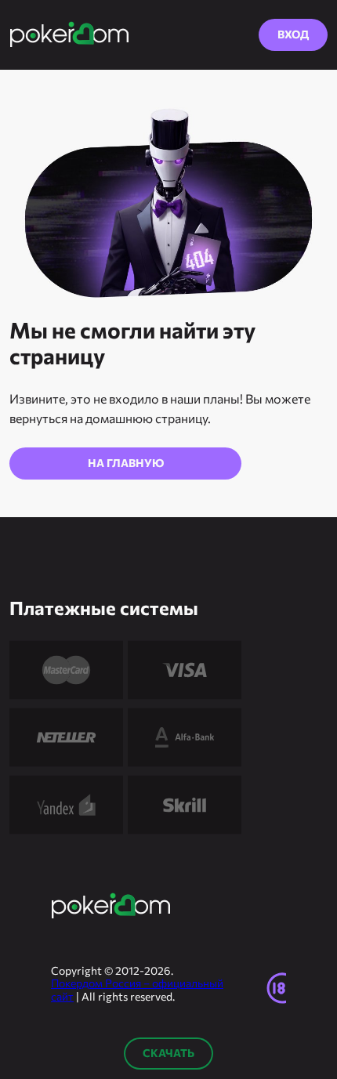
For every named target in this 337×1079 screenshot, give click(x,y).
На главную (126, 462)
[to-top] (308, 916)
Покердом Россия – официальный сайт (137, 989)
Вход (293, 34)
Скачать (168, 1052)
